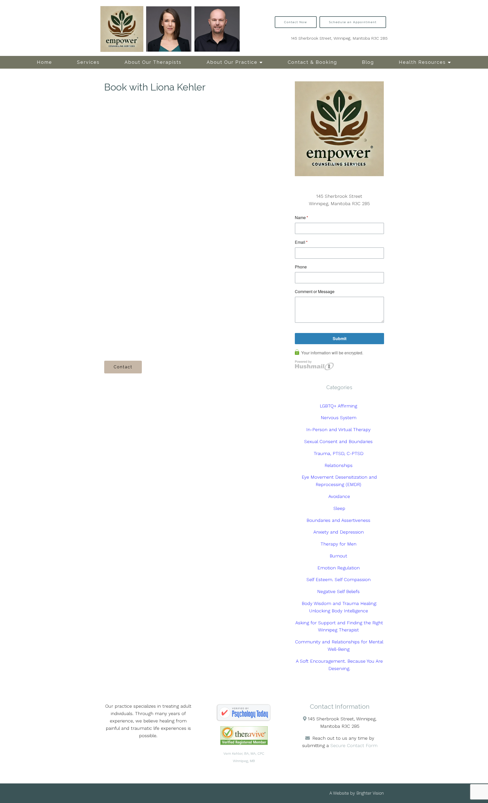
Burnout (339, 555)
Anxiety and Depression (339, 532)
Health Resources (422, 62)
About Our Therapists (153, 62)
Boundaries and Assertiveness (339, 520)
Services (88, 62)
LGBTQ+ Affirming (339, 405)
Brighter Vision (370, 793)
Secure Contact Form (353, 745)
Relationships (339, 465)
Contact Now (295, 22)
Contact (123, 367)
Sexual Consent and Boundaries (339, 441)
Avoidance (339, 496)
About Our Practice (232, 62)
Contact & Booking (312, 62)
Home (44, 62)
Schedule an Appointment (353, 22)
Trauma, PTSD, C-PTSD (339, 453)
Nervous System (339, 417)
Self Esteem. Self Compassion (339, 579)
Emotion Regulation (339, 567)
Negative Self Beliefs (339, 591)
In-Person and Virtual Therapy (339, 429)
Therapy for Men (339, 544)
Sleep (339, 508)
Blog (368, 62)
